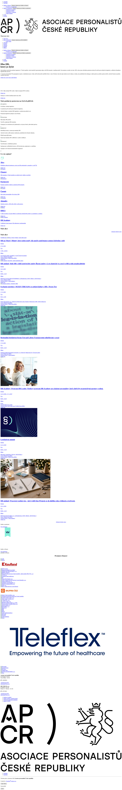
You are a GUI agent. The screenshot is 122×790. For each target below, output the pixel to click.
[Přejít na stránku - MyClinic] (3, 669)
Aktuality (5, 42)
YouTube (5, 3)
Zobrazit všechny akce (116, 231)
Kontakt (5, 16)
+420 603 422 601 (5, 682)
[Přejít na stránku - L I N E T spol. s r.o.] (6, 601)
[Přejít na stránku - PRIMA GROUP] (5, 572)
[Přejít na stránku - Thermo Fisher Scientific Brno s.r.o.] (9, 604)
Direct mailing (9, 13)
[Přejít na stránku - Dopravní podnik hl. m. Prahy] (8, 570)
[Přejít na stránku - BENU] (3, 611)
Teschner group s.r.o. (11, 781)
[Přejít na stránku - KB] (2, 577)
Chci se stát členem (12, 77)
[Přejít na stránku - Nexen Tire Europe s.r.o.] (7, 578)
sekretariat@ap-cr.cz (5, 683)
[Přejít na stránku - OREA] (3, 560)
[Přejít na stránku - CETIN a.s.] (4, 575)
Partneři (5, 46)
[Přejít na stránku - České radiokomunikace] (6, 612)
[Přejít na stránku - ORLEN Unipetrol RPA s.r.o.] (8, 584)
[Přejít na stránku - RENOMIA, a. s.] (5, 606)
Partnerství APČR (10, 10)
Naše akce (5, 38)
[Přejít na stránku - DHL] (2, 610)
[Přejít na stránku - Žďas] (2, 672)
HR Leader (8, 41)
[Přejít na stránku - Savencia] (3, 615)
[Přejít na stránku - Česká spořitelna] (5, 616)
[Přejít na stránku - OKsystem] (3, 666)
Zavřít (2, 788)
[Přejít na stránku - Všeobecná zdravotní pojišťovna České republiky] (12, 596)
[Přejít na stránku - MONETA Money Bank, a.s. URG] (9, 602)
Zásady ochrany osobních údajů (10, 698)
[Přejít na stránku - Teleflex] (57, 665)
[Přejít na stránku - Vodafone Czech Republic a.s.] (8, 582)
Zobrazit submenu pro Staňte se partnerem (21, 8)
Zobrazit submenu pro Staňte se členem (20, 5)
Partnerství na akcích (10, 9)
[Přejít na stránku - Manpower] (4, 607)
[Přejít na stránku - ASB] (2, 558)
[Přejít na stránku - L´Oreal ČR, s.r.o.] (5, 600)
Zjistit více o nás (4, 77)
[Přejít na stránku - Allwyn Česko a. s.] (5, 605)
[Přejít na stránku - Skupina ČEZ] (9, 593)
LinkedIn (5, 1)
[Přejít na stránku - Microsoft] (3, 614)
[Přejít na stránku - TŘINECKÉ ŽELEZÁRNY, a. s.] (9, 571)
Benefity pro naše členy (11, 6)
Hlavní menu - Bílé (5, 36)
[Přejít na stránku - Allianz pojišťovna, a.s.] (6, 581)
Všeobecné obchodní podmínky (10, 699)
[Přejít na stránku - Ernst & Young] (4, 667)
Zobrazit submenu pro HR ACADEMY (19, 40)
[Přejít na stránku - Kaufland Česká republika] (9, 567)
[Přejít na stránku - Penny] (3, 618)
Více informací (4, 526)
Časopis (5, 44)
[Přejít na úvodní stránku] (61, 33)
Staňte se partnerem (7, 8)
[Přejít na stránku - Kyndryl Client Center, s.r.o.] (7, 597)
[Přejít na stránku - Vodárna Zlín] (4, 670)
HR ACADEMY (7, 40)
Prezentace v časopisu (11, 12)
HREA (5, 47)
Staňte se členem (7, 5)
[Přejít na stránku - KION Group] (4, 568)
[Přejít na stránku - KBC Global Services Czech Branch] (9, 586)
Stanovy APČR (6, 701)
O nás (4, 14)
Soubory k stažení (7, 697)
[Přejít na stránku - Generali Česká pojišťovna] (7, 576)
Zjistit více (3, 93)
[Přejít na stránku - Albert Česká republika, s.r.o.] (8, 595)
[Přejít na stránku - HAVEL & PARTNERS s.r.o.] (8, 671)
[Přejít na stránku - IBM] (2, 609)
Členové (5, 45)
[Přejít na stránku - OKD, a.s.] (3, 585)
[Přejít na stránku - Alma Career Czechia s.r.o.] (7, 598)
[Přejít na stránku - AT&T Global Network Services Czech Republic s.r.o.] (13, 580)
